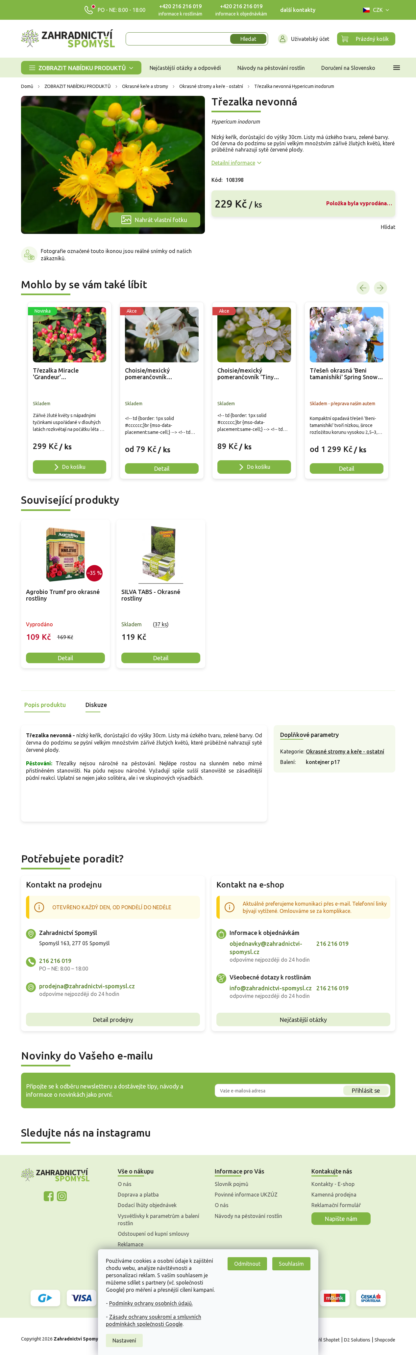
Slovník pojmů (231, 1184)
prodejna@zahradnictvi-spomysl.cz (87, 986)
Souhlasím (291, 1264)
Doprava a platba (138, 1195)
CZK (378, 10)
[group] (69, 390)
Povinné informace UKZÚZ (246, 1195)
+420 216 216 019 (180, 6)
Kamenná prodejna (333, 1195)
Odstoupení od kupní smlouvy (153, 1234)
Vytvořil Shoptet (323, 1339)
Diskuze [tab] (96, 704)
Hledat (248, 39)
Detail (65, 658)
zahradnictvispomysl (62, 1196)
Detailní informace (233, 163)
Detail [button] (162, 468)
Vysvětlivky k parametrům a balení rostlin (158, 1219)
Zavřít (226, 227)
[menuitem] (81, 67)
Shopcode (385, 1339)
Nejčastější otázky (303, 1019)
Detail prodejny (113, 1019)
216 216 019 (55, 960)
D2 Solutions (357, 1339)
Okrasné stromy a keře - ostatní (345, 751)
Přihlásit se (366, 1090)
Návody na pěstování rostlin (248, 1216)
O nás (125, 1184)
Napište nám (341, 1218)
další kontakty (297, 10)
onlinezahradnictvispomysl (49, 1196)
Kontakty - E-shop (333, 1184)
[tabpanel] (65, 593)
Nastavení (124, 1340)
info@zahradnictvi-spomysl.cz (271, 988)
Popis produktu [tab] (45, 704)
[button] (70, 443)
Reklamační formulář (336, 1205)
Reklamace (130, 1244)
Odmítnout (247, 1264)
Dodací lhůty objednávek (147, 1205)
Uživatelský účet (310, 39)
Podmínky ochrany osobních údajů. (151, 1303)
